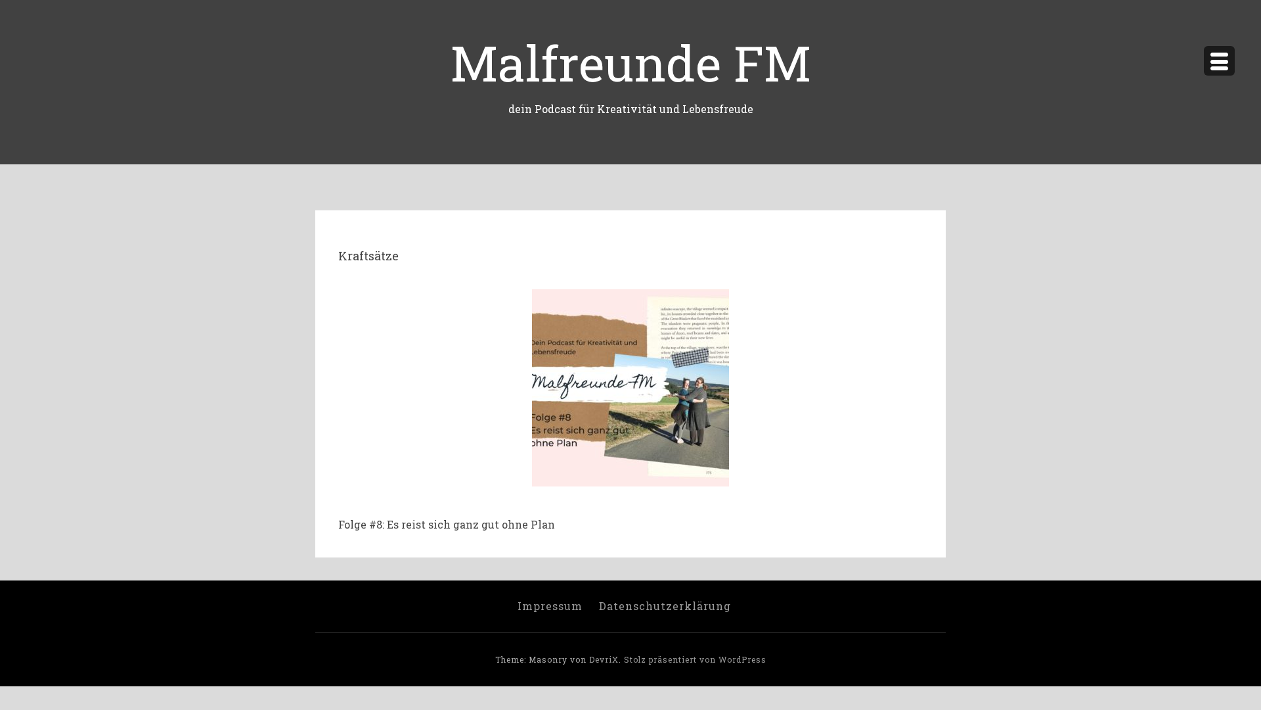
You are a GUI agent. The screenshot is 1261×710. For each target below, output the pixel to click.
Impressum (550, 606)
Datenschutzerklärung (665, 606)
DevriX (604, 659)
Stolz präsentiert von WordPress (695, 659)
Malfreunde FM (631, 62)
